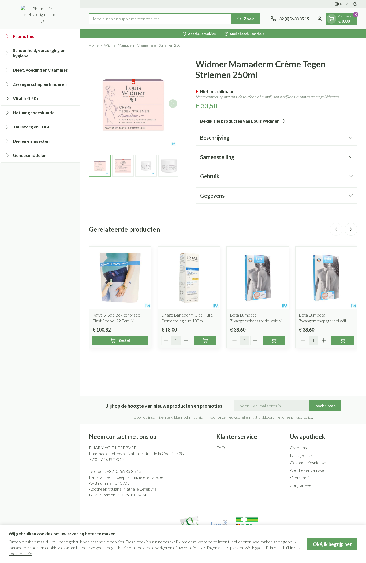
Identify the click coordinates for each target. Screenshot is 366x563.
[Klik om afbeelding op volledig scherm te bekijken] (133, 103)
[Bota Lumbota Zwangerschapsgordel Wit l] (326, 278)
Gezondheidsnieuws (308, 462)
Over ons (298, 447)
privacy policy (301, 417)
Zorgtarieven (302, 485)
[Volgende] (173, 103)
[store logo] (40, 14)
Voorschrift (300, 477)
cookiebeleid (20, 553)
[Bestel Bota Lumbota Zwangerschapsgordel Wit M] (274, 340)
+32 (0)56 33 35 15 (124, 471)
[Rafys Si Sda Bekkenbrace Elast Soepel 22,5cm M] (120, 278)
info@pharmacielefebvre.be (138, 477)
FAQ (220, 447)
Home (94, 45)
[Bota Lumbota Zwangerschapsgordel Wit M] (258, 278)
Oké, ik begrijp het (332, 544)
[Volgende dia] (351, 229)
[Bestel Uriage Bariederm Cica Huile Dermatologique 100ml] (205, 340)
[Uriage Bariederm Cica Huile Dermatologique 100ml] (189, 278)
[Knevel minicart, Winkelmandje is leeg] (331, 19)
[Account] (319, 18)
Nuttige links (301, 455)
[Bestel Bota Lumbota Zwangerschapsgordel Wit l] (342, 340)
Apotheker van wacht (309, 470)
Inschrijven (325, 405)
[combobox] (160, 18)
